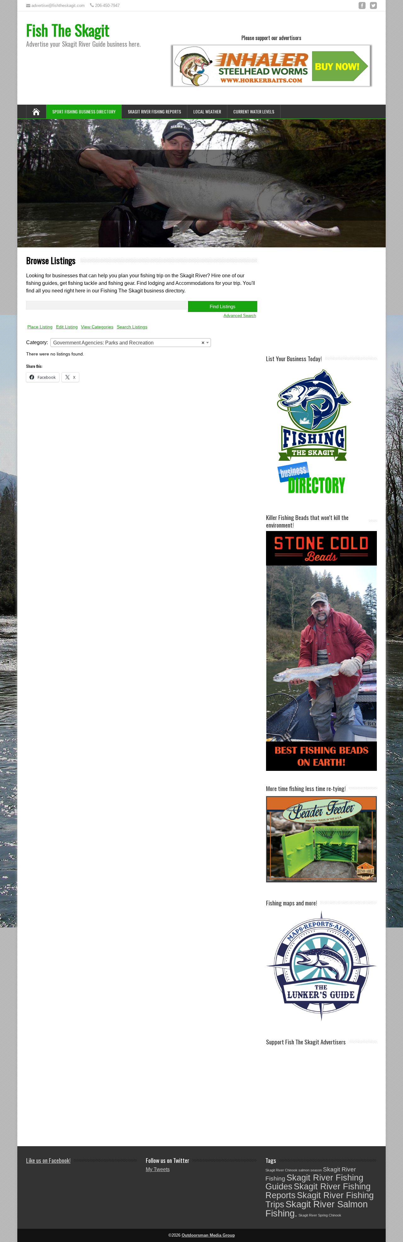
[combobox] (130, 342)
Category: (37, 342)
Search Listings (132, 326)
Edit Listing (67, 326)
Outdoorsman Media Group (208, 1235)
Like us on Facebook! (48, 1160)
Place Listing (40, 326)
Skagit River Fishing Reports (154, 111)
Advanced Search (240, 315)
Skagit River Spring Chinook (319, 1215)
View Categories (97, 326)
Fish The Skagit (67, 30)
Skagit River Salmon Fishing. (316, 1208)
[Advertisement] (334, 300)
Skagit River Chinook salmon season (293, 1170)
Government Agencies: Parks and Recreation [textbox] (128, 342)
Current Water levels (253, 111)
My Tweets (158, 1169)
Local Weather (207, 111)
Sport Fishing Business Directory (84, 111)
